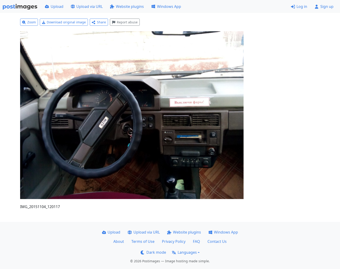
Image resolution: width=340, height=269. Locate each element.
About (118, 241)
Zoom (31, 22)
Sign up (327, 6)
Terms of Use (143, 241)
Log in (302, 6)
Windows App (169, 6)
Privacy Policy (173, 241)
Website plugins (130, 6)
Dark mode (156, 252)
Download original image (66, 22)
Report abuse (127, 22)
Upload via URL (89, 6)
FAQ (196, 241)
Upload (57, 6)
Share (101, 22)
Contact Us (217, 241)
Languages (187, 252)
